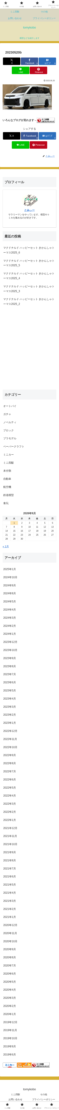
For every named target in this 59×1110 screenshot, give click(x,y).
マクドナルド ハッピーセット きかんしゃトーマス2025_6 (28, 250)
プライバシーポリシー (43, 1099)
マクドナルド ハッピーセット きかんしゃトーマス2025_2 (28, 301)
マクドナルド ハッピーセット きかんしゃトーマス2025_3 (28, 289)
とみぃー (29, 210)
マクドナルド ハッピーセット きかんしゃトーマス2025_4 (28, 276)
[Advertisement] (29, 351)
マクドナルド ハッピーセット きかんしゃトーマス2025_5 (28, 263)
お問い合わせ (15, 1099)
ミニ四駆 (15, 1094)
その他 (43, 1094)
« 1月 (6, 546)
